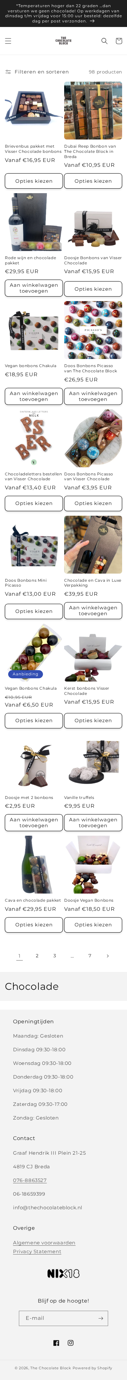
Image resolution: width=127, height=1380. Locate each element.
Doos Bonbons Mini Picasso (26, 583)
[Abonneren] (100, 1318)
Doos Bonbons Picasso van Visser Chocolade (88, 476)
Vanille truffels (79, 797)
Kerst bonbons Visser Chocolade (86, 691)
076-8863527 (30, 1180)
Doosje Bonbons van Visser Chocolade (93, 260)
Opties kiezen (34, 181)
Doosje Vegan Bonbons (89, 900)
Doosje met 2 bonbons (29, 797)
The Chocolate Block (50, 1368)
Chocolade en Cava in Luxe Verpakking (92, 583)
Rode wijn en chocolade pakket (30, 260)
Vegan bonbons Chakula (31, 365)
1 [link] (20, 956)
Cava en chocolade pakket (33, 900)
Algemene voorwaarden (44, 1243)
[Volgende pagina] (107, 956)
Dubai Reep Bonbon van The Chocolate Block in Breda (90, 151)
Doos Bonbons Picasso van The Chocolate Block (90, 368)
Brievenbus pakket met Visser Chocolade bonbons (33, 149)
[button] (8, 41)
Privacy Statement (37, 1251)
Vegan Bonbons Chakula (31, 688)
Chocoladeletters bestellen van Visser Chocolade (33, 476)
